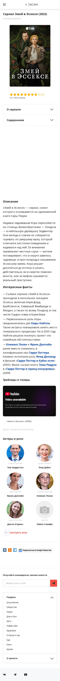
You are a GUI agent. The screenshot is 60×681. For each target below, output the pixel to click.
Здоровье (11, 630)
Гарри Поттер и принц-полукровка (30, 369)
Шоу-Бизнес (13, 602)
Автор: (18, 429)
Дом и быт (12, 616)
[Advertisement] (30, 165)
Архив (10, 649)
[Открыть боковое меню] (4, 5)
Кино (9, 644)
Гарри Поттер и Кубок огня (35, 360)
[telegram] (15, 550)
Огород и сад (13, 635)
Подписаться (53, 583)
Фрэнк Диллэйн (41, 344)
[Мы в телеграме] (15, 674)
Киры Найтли (40, 323)
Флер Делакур (46, 356)
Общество (12, 607)
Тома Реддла (48, 364)
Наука (9, 611)
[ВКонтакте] (5, 550)
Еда (8, 639)
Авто (9, 621)
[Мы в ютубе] (25, 674)
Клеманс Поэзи (16, 344)
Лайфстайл (12, 625)
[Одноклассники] (10, 550)
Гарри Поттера (39, 352)
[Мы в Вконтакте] (4, 674)
